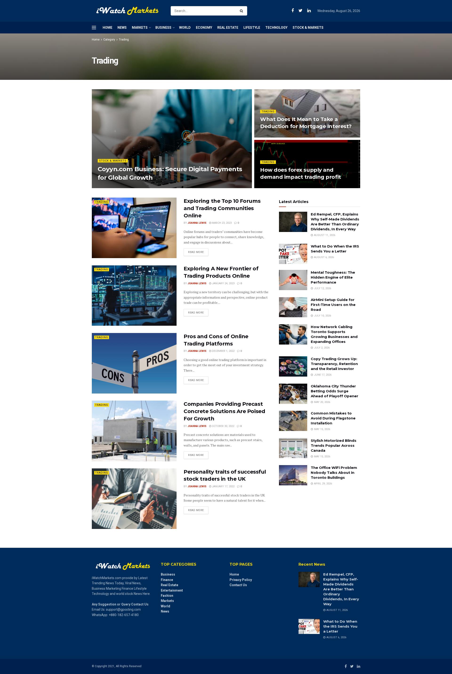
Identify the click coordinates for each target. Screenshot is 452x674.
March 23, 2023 (221, 222)
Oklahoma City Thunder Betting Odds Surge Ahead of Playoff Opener (334, 391)
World (185, 27)
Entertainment (172, 590)
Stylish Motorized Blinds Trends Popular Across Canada (333, 445)
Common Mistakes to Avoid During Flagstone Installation (333, 418)
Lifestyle (251, 27)
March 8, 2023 (271, 186)
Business (163, 27)
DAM (105, 186)
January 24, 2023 (222, 283)
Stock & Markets (308, 27)
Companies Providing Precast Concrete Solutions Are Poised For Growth (224, 411)
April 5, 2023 (270, 136)
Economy (204, 27)
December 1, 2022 (222, 351)
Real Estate (227, 27)
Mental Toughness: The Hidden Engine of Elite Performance (333, 277)
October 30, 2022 (222, 426)
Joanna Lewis (197, 222)
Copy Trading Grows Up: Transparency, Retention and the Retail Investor (334, 364)
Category (109, 39)
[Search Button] (242, 11)
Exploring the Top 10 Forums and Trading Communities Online (222, 208)
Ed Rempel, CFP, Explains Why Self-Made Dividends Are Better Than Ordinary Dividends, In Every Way (341, 589)
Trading (124, 39)
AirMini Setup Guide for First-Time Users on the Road (333, 304)
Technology (276, 27)
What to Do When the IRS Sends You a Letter (340, 626)
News (122, 27)
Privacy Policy (241, 580)
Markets (140, 27)
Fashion (167, 595)
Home (107, 27)
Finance (167, 580)
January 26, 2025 (124, 186)
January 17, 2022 (222, 486)
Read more (196, 252)
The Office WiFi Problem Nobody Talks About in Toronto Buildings (334, 472)
